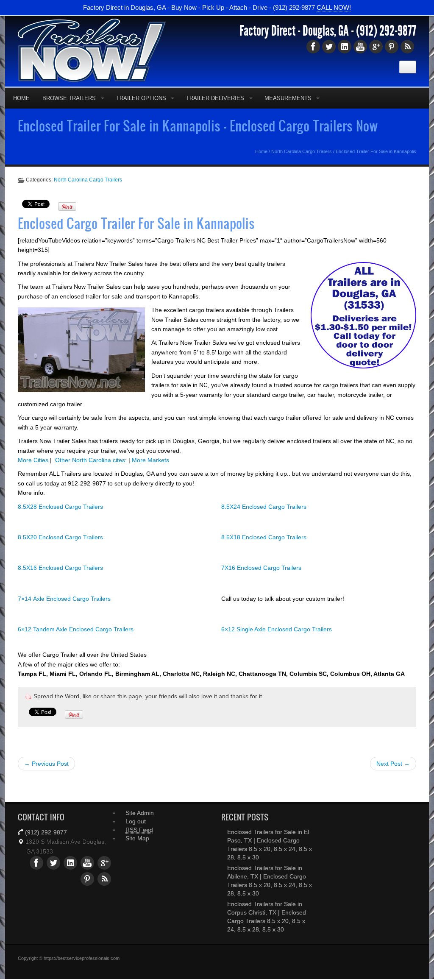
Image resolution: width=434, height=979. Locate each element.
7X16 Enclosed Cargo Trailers (261, 567)
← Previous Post (46, 763)
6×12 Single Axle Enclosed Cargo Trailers (276, 629)
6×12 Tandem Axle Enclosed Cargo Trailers (76, 629)
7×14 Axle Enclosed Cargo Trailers (64, 598)
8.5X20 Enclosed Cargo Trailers (60, 537)
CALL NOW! (334, 7)
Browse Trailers (69, 98)
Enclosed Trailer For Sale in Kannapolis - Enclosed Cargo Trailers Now (198, 125)
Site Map (137, 838)
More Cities (33, 460)
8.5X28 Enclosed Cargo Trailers (60, 506)
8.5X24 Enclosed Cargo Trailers (263, 506)
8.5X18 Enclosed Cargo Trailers (263, 537)
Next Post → (393, 763)
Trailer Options (141, 98)
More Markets (150, 460)
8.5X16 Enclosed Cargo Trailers (60, 567)
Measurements (288, 98)
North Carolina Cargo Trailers (301, 151)
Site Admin (139, 812)
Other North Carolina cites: (91, 460)
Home (21, 98)
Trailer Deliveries (215, 98)
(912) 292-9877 (386, 30)
